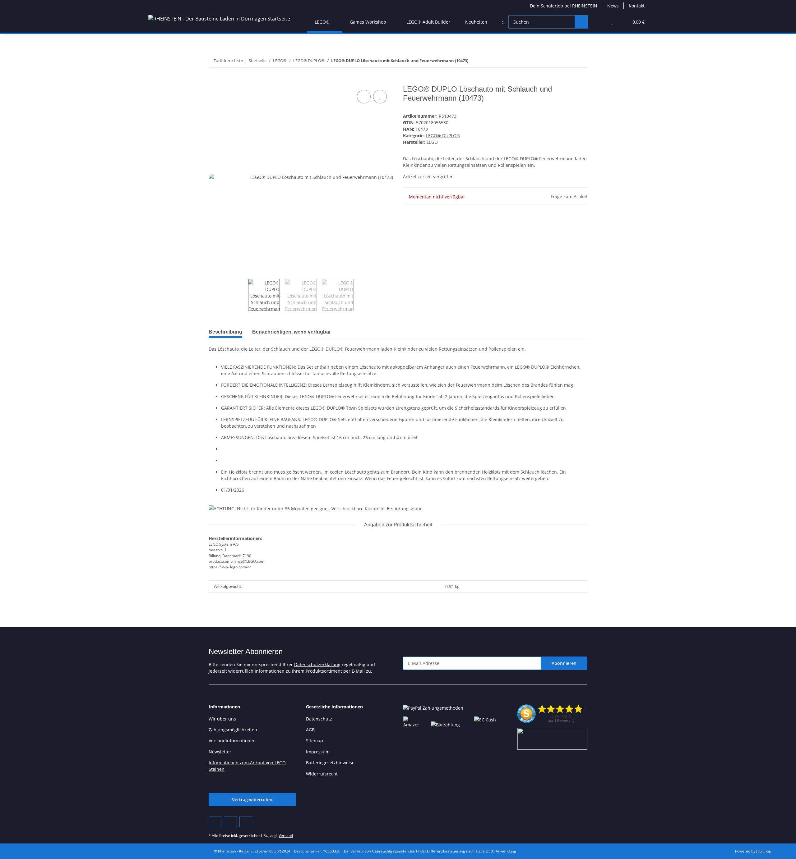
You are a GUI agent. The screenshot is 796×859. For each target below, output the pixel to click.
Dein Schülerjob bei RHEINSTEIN (563, 6)
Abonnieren (564, 663)
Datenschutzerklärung (317, 664)
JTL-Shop (763, 851)
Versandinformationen (232, 740)
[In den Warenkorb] (214, 81)
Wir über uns (222, 719)
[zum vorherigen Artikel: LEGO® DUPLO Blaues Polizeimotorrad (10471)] (580, 60)
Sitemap (314, 740)
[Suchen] (581, 22)
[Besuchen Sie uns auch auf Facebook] (215, 821)
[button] (599, 22)
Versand (286, 835)
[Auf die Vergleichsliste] (364, 96)
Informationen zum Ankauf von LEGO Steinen (247, 766)
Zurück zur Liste (228, 60)
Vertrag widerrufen (252, 799)
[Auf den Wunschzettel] (380, 96)
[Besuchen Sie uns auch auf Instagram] (245, 821)
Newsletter (220, 752)
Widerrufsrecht (322, 774)
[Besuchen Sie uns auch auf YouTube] (230, 821)
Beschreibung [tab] (225, 331)
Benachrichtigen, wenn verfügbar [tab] (291, 331)
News (613, 6)
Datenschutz (319, 719)
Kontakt (637, 6)
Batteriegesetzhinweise (330, 763)
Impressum (318, 752)
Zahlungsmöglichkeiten (233, 730)
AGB (310, 730)
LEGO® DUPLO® (443, 136)
